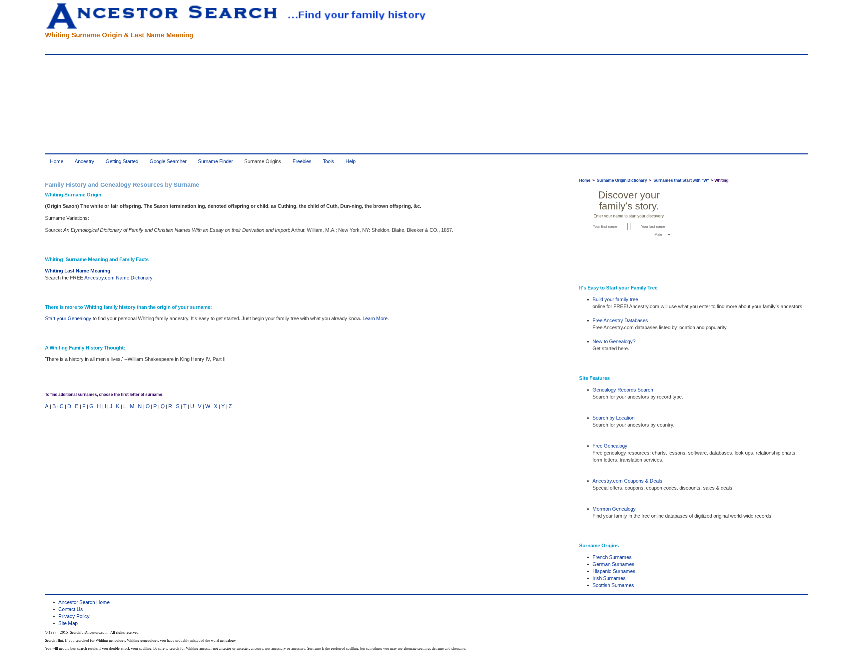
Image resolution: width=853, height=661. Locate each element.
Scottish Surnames (613, 585)
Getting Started (122, 161)
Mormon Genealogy (614, 509)
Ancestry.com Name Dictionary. (119, 277)
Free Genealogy (609, 446)
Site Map (68, 623)
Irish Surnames (609, 578)
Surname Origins (262, 161)
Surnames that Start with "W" (681, 180)
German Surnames (613, 564)
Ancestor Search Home (84, 602)
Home (56, 161)
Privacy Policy (74, 616)
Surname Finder (215, 161)
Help (351, 161)
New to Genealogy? (613, 341)
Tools (328, 161)
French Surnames (612, 557)
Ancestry (84, 161)
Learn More (375, 318)
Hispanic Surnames (613, 571)
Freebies (302, 161)
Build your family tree (615, 299)
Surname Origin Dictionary (622, 180)
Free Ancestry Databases (620, 320)
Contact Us (70, 609)
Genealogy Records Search (622, 390)
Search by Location (613, 418)
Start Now (629, 247)
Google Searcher (168, 161)
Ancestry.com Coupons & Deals (627, 481)
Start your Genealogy (68, 318)
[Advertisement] (245, 104)
